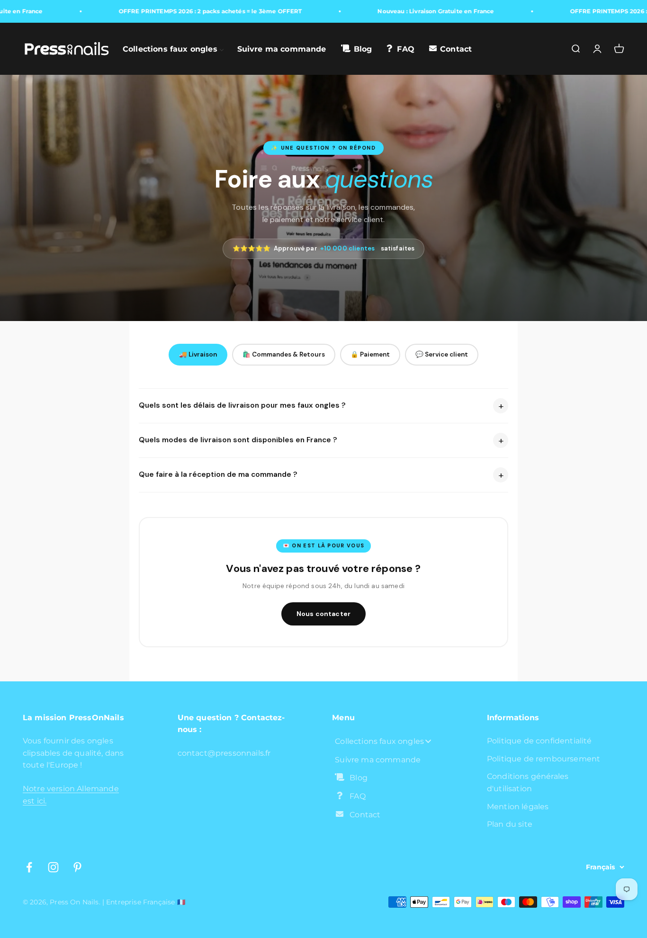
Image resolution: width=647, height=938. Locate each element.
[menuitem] (173, 48)
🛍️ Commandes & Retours (284, 354)
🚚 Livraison (198, 354)
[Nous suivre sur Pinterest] (77, 867)
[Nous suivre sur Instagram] (53, 867)
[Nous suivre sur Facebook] (29, 867)
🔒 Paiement (370, 354)
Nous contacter (323, 613)
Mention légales (517, 806)
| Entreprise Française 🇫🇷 (143, 902)
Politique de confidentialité (539, 740)
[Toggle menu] (428, 741)
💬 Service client (441, 354)
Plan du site (509, 824)
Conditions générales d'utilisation (527, 782)
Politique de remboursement (543, 758)
